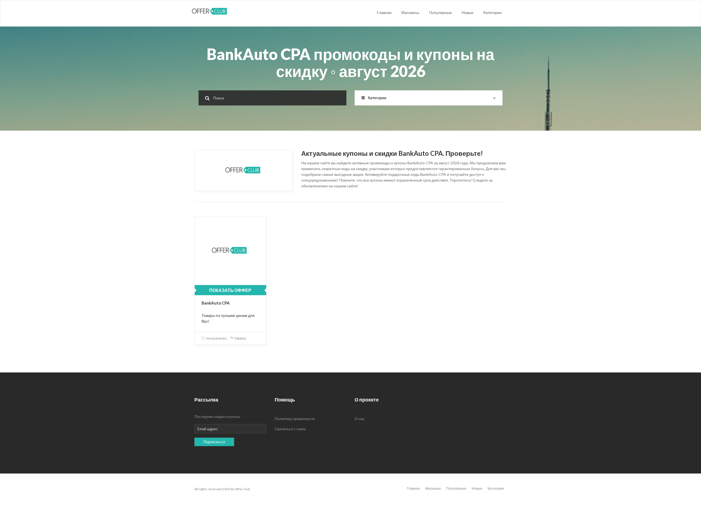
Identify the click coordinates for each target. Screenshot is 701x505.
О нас (360, 418)
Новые (467, 12)
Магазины (410, 12)
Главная (384, 12)
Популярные (440, 12)
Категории (492, 12)
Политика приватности (295, 418)
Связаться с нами (290, 428)
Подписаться (214, 442)
